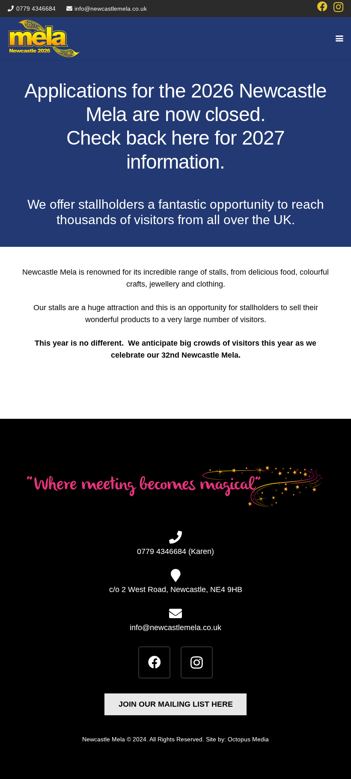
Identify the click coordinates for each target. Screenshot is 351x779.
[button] (340, 38)
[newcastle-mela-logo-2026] (44, 38)
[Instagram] (338, 6)
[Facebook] (322, 6)
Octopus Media (248, 739)
